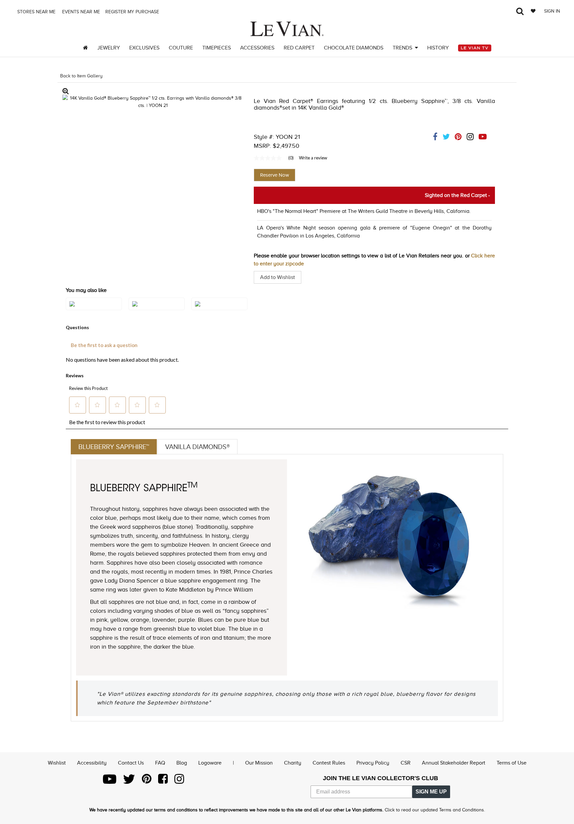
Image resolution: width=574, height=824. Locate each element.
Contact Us (131, 763)
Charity (292, 763)
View (93, 310)
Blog (181, 763)
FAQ (160, 763)
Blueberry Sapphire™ (113, 446)
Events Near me (80, 11)
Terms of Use (511, 763)
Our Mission (259, 763)
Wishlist (57, 763)
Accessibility (92, 763)
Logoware (210, 763)
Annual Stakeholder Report (453, 763)
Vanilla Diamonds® (197, 446)
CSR (406, 763)
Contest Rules (329, 763)
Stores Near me (35, 11)
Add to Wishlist (277, 277)
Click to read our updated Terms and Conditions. (435, 809)
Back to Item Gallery (81, 75)
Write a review (313, 157)
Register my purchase (132, 11)
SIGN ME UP (431, 791)
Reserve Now (274, 175)
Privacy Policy (372, 763)
